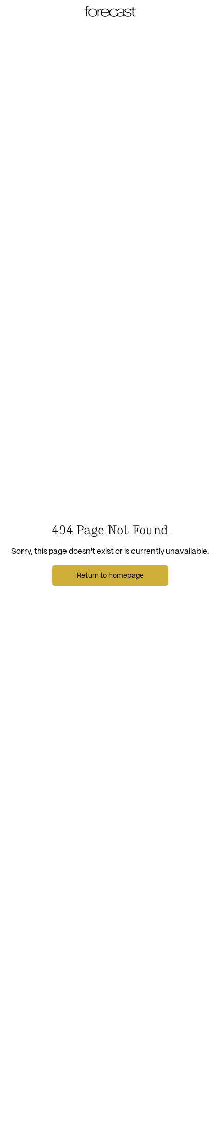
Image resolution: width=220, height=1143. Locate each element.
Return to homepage (110, 576)
